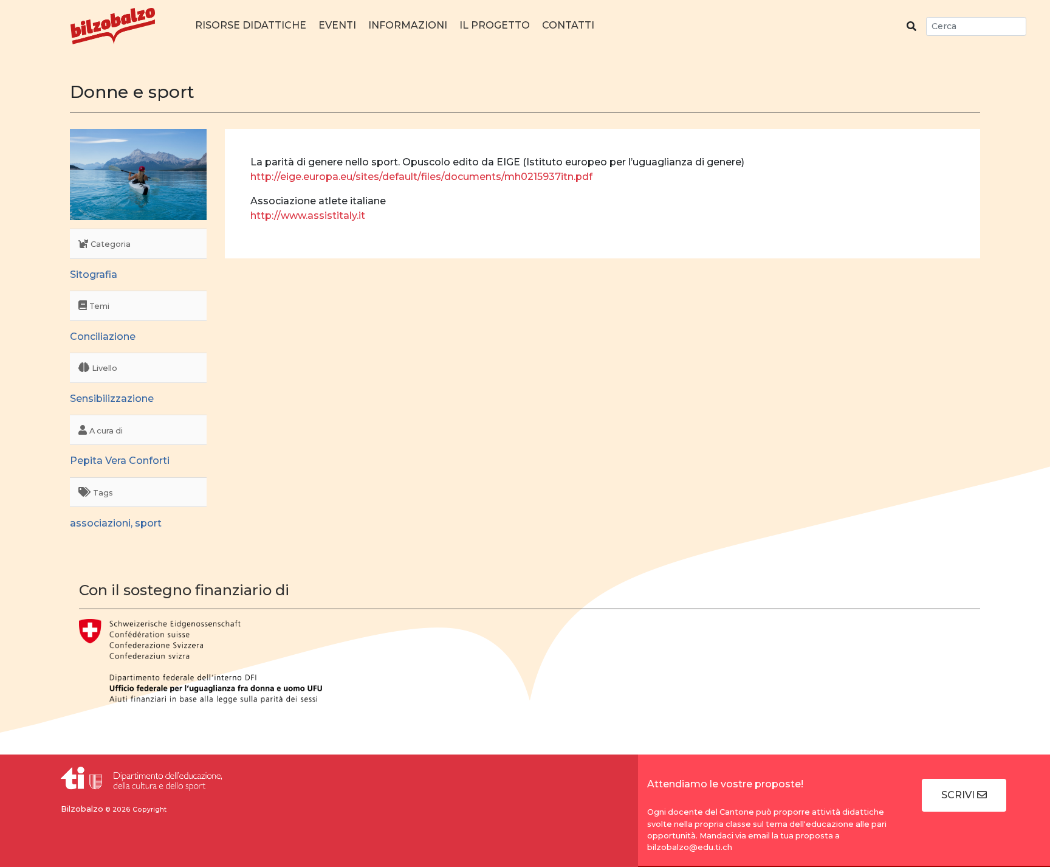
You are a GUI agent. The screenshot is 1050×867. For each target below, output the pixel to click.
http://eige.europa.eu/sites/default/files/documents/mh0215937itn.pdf (421, 176)
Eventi (337, 25)
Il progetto (494, 25)
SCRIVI (959, 795)
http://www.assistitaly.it (307, 215)
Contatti (568, 25)
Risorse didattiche (250, 25)
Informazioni (407, 25)
